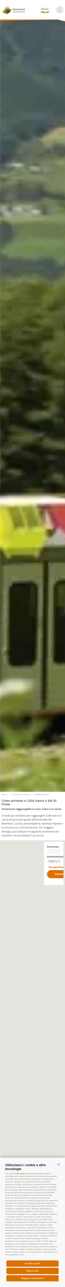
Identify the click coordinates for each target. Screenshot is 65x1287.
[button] (58, 1164)
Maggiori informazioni (32, 1278)
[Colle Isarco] (19, 10)
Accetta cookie (32, 1263)
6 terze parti (19, 1174)
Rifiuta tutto (32, 1271)
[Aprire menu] (60, 10)
